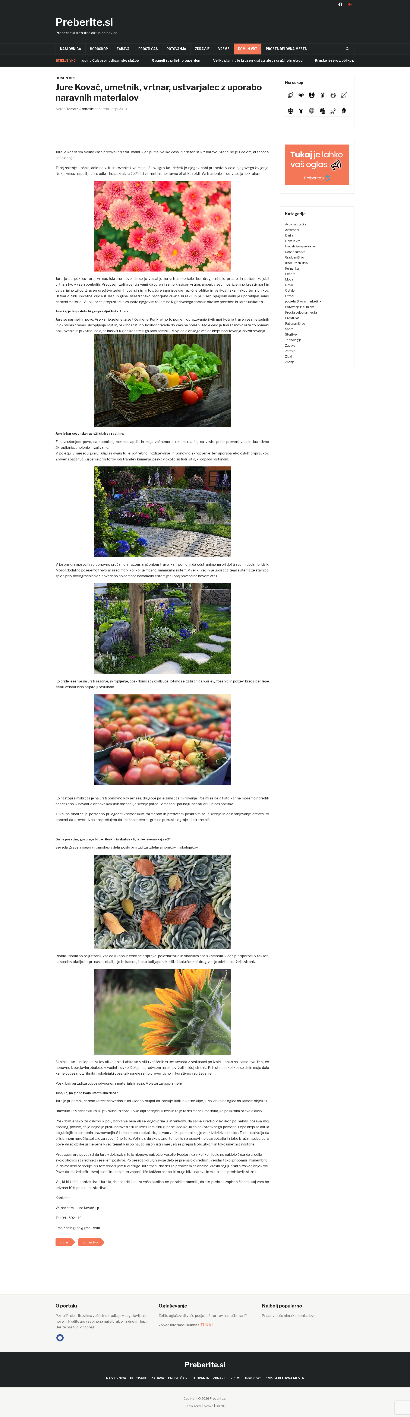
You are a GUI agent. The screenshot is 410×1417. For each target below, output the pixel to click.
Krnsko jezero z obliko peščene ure (300, 60)
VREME (223, 49)
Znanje (290, 362)
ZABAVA (123, 49)
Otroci (289, 296)
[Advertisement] (162, 135)
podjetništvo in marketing (303, 301)
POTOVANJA (176, 49)
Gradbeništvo (294, 257)
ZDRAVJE (202, 49)
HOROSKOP (99, 49)
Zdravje (290, 351)
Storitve (291, 334)
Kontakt (208, 1406)
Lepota (290, 274)
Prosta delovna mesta (301, 312)
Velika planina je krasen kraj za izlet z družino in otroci (215, 60)
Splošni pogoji (193, 1406)
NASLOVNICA (70, 49)
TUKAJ (206, 1325)
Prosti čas (292, 318)
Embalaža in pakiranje (300, 246)
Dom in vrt (247, 49)
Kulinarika (292, 268)
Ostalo (290, 290)
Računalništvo (295, 323)
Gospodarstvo (295, 252)
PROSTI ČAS (148, 49)
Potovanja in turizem (299, 307)
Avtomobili (292, 230)
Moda (289, 279)
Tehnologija (293, 340)
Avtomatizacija (295, 224)
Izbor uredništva (296, 263)
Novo (289, 285)
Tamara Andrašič (80, 109)
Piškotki (220, 1406)
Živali (288, 356)
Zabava (290, 345)
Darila (289, 235)
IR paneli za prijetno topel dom (132, 60)
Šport (289, 329)
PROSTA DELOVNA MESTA (286, 49)
